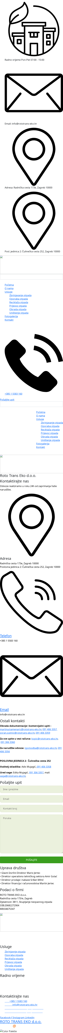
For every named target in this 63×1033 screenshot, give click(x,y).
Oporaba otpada (18, 298)
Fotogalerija (11, 316)
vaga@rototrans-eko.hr (12, 776)
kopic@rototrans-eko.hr (45, 738)
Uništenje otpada (18, 312)
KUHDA (13, 1025)
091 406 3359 (43, 732)
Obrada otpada (17, 309)
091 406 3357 (49, 729)
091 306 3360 (8, 742)
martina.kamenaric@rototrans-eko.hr (20, 729)
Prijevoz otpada (18, 305)
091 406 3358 (43, 766)
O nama (9, 288)
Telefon (6, 635)
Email (4, 709)
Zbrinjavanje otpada (20, 295)
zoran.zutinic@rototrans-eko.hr (17, 732)
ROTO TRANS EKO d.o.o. (20, 1021)
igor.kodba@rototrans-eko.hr (41, 748)
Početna (9, 284)
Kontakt (9, 319)
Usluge (8, 291)
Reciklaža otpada (18, 302)
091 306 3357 (36, 772)
